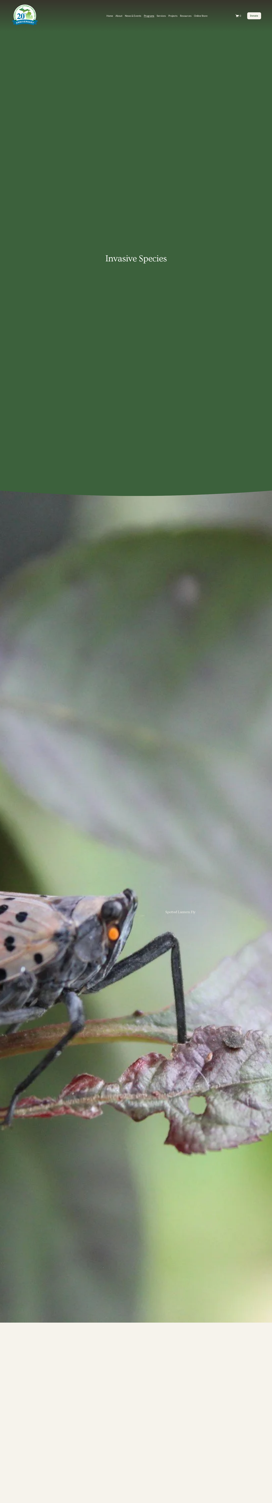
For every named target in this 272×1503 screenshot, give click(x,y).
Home (109, 15)
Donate (254, 16)
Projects (173, 15)
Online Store (201, 15)
